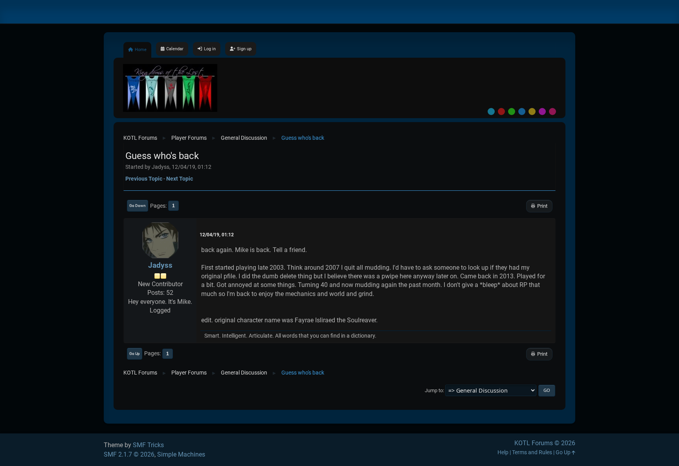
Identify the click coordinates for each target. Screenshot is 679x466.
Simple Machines (181, 454)
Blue (521, 111)
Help (502, 452)
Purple (542, 111)
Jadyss (160, 265)
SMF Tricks (148, 445)
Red (501, 111)
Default (491, 111)
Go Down (137, 205)
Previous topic (143, 178)
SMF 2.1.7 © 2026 (129, 454)
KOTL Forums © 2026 (544, 443)
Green (511, 111)
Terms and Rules (532, 452)
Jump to (434, 390)
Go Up (134, 353)
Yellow (532, 111)
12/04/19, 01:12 (217, 235)
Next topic (179, 178)
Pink (552, 111)
